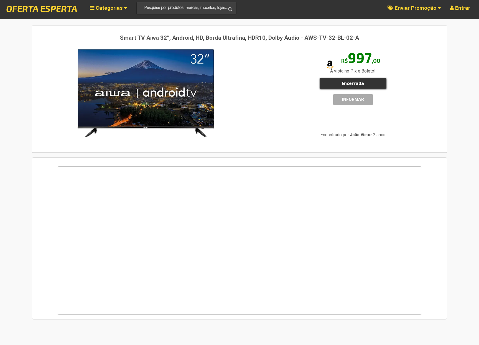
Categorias (109, 8)
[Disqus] (239, 240)
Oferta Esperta (41, 8)
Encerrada (353, 83)
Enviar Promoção (415, 8)
